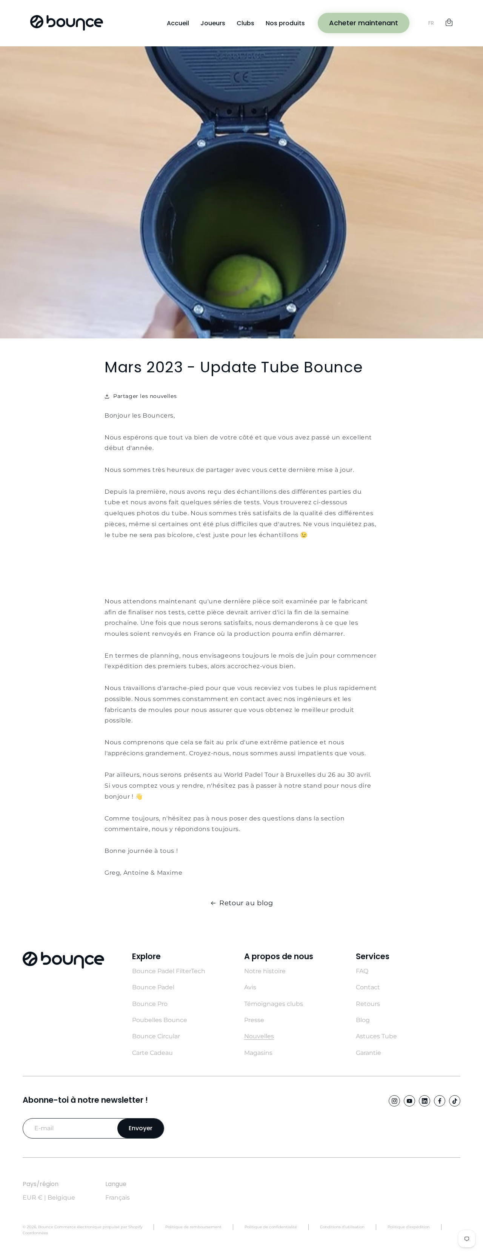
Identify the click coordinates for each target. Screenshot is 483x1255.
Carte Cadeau (152, 1052)
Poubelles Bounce (159, 1020)
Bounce (45, 1226)
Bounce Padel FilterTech (168, 971)
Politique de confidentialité (271, 1226)
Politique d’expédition (409, 1226)
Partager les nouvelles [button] (145, 396)
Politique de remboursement (193, 1226)
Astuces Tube (376, 1036)
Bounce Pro (150, 1003)
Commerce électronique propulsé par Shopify (98, 1226)
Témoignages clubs (273, 1003)
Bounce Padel (153, 987)
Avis (250, 987)
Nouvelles (259, 1036)
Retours (368, 1003)
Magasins (258, 1052)
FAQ (362, 971)
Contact (368, 987)
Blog (363, 1020)
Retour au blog (246, 903)
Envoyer (140, 1128)
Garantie (368, 1052)
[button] (449, 21)
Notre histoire (265, 971)
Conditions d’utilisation (342, 1226)
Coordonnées (35, 1233)
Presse (254, 1020)
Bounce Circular (156, 1036)
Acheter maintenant (363, 23)
